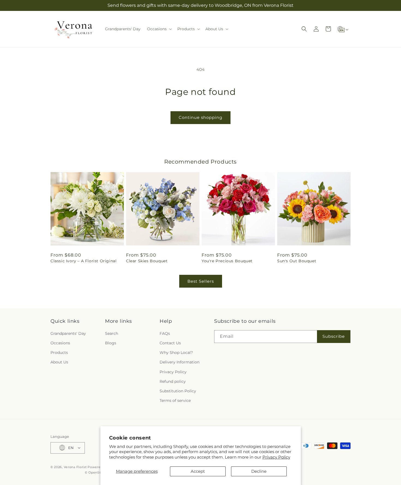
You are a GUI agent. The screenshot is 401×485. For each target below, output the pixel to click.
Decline (259, 471)
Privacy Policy (276, 457)
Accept (198, 471)
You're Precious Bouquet (227, 260)
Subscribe (333, 336)
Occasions (60, 342)
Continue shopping (200, 117)
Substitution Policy (178, 390)
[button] (159, 29)
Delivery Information (179, 362)
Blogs (110, 342)
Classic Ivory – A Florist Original (83, 260)
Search (111, 333)
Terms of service (175, 400)
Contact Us (170, 342)
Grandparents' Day (68, 333)
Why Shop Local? (176, 352)
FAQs (165, 333)
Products (59, 352)
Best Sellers (200, 281)
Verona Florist (75, 467)
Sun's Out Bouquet (296, 260)
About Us (59, 362)
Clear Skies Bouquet (146, 260)
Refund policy (173, 381)
